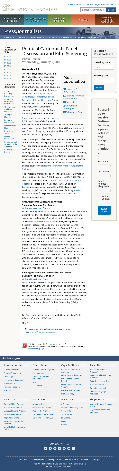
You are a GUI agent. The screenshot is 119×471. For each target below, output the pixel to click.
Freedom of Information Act (68, 459)
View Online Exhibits (12, 414)
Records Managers (12, 387)
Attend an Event (39, 404)
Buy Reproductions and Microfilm (100, 410)
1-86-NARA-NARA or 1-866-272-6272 (59, 466)
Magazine (8, 115)
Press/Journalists (19, 37)
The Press (8, 390)
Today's (43, 369)
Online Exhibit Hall (10, 126)
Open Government (98, 388)
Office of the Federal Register (70, 379)
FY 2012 (7, 62)
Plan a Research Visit (13, 407)
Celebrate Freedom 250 (43, 417)
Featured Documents (9, 121)
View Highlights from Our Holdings (14, 428)
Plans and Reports (98, 384)
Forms (64, 424)
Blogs (35, 382)
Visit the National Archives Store (101, 405)
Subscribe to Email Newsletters (41, 377)
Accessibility (35, 459)
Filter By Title (101, 75)
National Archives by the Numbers (100, 376)
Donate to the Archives (43, 407)
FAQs (63, 421)
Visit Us (83, 19)
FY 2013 (7, 59)
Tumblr (59, 448)
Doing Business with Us (100, 381)
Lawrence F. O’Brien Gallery (71, 90)
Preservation (9, 383)
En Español (66, 417)
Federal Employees (12, 373)
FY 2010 (7, 69)
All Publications (39, 385)
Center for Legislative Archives (70, 370)
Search (111, 10)
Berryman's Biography (70, 107)
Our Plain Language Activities (98, 392)
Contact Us (110, 4)
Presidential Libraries (70, 390)
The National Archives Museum (9, 109)
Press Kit (70, 102)
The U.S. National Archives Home (29, 7)
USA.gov (96, 459)
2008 (46, 37)
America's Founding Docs (72, 407)
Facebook (45, 448)
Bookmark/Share (95, 4)
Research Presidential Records (13, 422)
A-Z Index (65, 404)
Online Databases (9, 137)
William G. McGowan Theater (36, 208)
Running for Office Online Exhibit (73, 97)
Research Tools (8, 132)
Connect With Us (59, 443)
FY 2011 (7, 66)
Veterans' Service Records (36, 19)
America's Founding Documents (107, 20)
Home (6, 37)
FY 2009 (7, 72)
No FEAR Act (86, 459)
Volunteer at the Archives (43, 414)
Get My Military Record (14, 404)
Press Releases (35, 37)
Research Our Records (12, 19)
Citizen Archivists (76, 4)
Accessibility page (36, 348)
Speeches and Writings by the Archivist (10, 144)
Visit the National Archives (15, 411)
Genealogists (10, 376)
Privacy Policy (48, 459)
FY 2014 (7, 56)
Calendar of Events (9, 150)
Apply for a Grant (11, 417)
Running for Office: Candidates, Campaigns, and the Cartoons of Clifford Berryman (38, 97)
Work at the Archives (42, 411)
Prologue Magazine (41, 373)
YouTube (64, 448)
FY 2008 (7, 75)
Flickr (73, 448)
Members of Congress (13, 380)
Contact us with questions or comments (41, 332)
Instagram (55, 448)
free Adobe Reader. (55, 344)
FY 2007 (7, 78)
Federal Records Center (71, 375)
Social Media (66, 414)
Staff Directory (67, 393)
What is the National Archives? (98, 370)
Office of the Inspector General (71, 385)
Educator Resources (59, 19)
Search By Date (102, 62)
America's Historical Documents (9, 101)
